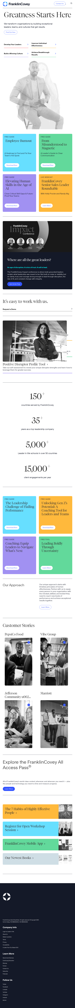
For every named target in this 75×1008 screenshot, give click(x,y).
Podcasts (5, 983)
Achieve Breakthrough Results (40, 53)
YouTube (5, 1001)
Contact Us (60, 3)
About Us (5, 943)
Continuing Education (8, 969)
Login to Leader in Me (8, 940)
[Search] (71, 2)
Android (5, 1006)
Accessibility (6, 954)
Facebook (5, 996)
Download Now (11, 165)
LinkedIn (5, 998)
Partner (4, 975)
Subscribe (5, 980)
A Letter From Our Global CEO (10, 956)
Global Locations (7, 946)
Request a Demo (9, 309)
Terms (4, 948)
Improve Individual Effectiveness (39, 44)
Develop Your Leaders (12, 44)
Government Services (8, 967)
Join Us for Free (14, 284)
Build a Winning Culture (13, 53)
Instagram (5, 1004)
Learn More (47, 205)
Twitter (4, 993)
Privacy (4, 951)
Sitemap (5, 972)
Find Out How (10, 32)
